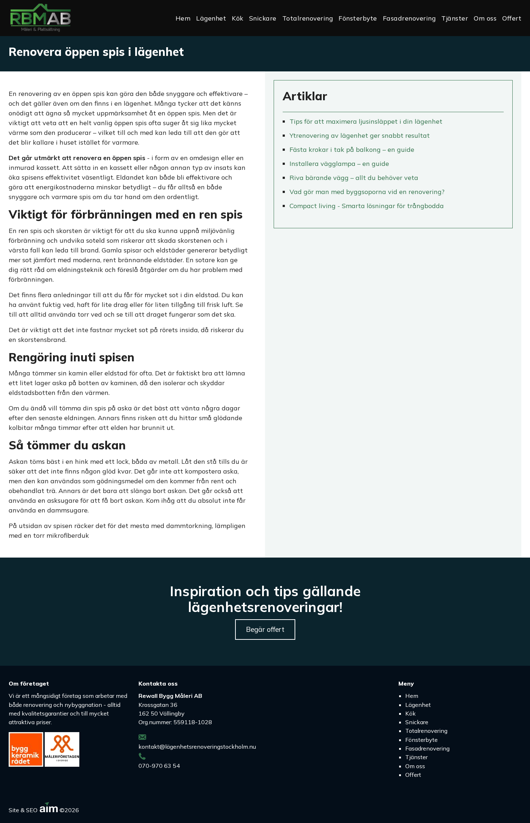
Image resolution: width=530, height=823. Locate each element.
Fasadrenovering (409, 18)
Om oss (485, 18)
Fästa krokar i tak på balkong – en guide (352, 149)
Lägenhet (211, 18)
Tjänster (454, 18)
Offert (511, 18)
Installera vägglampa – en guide (339, 163)
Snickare (263, 18)
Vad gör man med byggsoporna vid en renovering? (367, 192)
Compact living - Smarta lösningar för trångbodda (367, 206)
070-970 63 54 (159, 765)
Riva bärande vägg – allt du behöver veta (354, 177)
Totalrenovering (307, 18)
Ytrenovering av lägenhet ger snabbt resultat (360, 135)
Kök (237, 18)
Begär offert (265, 629)
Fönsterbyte (358, 18)
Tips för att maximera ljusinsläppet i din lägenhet (366, 121)
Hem (183, 18)
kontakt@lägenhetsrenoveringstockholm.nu (197, 746)
